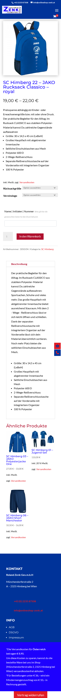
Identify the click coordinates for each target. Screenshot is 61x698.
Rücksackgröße (12, 188)
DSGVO (13, 632)
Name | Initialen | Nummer (25, 214)
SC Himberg (47, 249)
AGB (11, 627)
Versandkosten (26, 182)
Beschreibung (19, 263)
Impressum (16, 637)
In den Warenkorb (30, 236)
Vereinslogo (10, 195)
